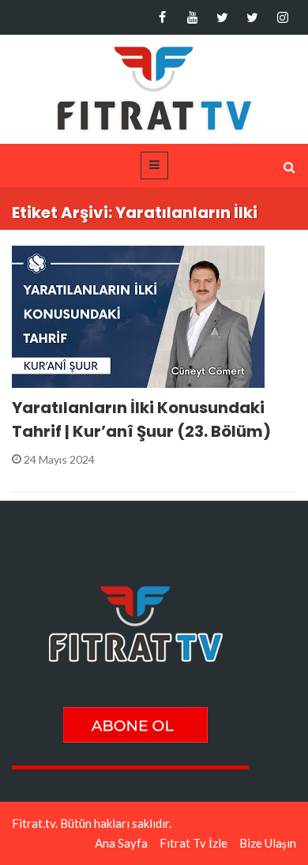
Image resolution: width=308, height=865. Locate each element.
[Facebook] (162, 17)
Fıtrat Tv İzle (193, 843)
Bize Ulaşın (267, 843)
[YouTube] (192, 17)
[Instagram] (282, 17)
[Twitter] (222, 17)
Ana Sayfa (121, 843)
